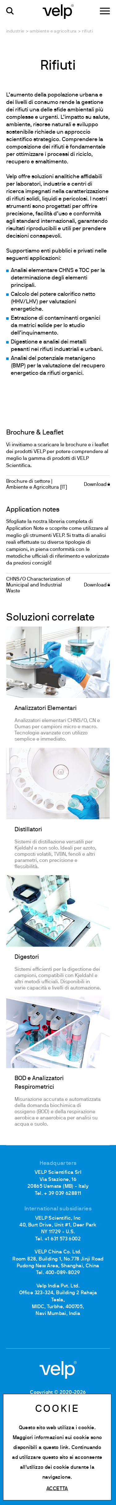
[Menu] (105, 11)
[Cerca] (10, 11)
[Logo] (58, 11)
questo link (56, 1448)
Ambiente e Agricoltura (53, 31)
